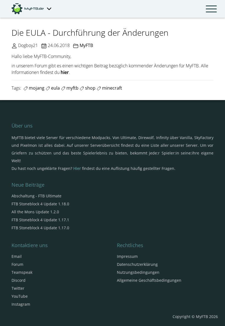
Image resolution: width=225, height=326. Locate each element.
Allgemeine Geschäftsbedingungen (149, 280)
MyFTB (86, 45)
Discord (19, 280)
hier (65, 72)
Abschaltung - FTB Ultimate (36, 195)
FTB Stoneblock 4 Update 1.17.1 (40, 219)
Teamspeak (22, 272)
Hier (77, 168)
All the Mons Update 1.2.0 (35, 211)
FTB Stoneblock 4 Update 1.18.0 (40, 203)
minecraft (111, 88)
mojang (36, 88)
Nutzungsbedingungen (138, 272)
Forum (17, 264)
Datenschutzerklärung (137, 264)
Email (17, 256)
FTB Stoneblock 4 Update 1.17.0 (40, 227)
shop (89, 88)
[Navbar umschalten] (211, 8)
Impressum (127, 256)
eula (55, 88)
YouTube (20, 296)
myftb (71, 88)
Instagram (21, 304)
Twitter (18, 288)
